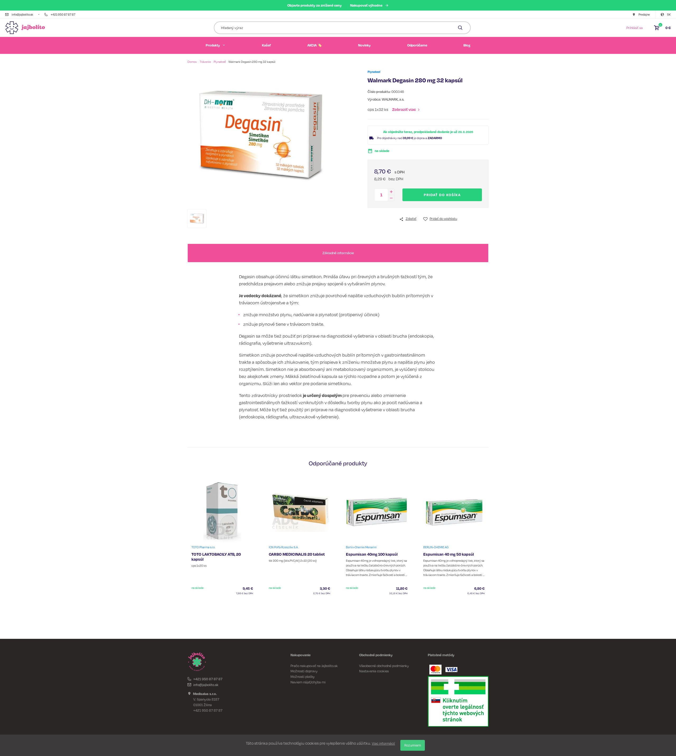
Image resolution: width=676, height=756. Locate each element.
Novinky (364, 45)
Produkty (213, 45)
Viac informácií (383, 743)
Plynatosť (220, 62)
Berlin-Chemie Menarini (361, 547)
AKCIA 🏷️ (314, 45)
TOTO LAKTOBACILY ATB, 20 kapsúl (216, 556)
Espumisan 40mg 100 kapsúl (372, 554)
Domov (192, 62)
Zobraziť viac (404, 109)
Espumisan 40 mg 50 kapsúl (448, 554)
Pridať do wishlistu (443, 218)
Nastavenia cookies (374, 671)
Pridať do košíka (442, 194)
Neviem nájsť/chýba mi (308, 682)
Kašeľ (266, 45)
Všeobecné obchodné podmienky (384, 665)
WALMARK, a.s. (393, 99)
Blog (466, 45)
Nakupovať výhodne (366, 5)
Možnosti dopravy (304, 671)
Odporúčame (417, 45)
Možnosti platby (302, 676)
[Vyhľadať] (460, 27)
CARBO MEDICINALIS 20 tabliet (297, 554)
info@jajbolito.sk (205, 684)
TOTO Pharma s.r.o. (203, 547)
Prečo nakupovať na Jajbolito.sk (314, 665)
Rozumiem (412, 745)
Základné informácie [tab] (338, 253)
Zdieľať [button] (411, 218)
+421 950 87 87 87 (207, 679)
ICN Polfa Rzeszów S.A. (283, 547)
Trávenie (206, 62)
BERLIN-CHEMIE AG (436, 547)
